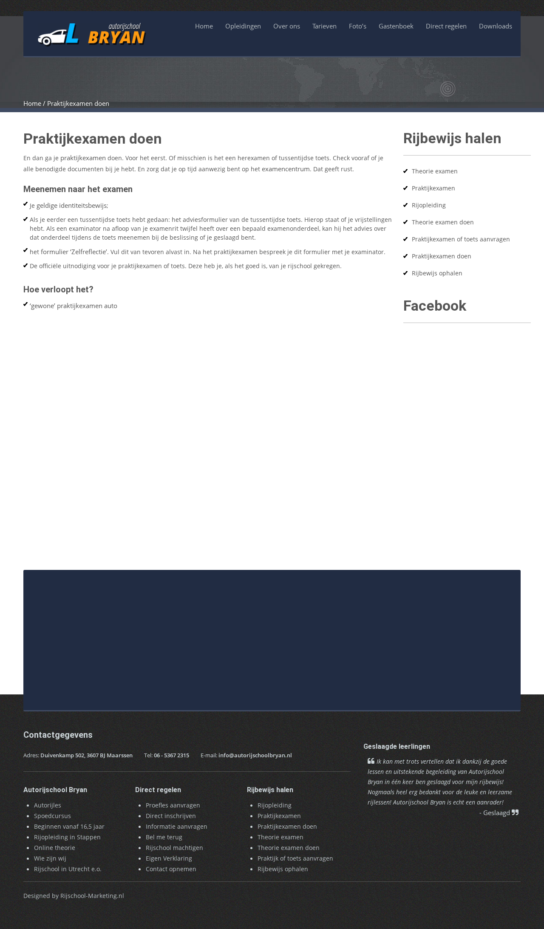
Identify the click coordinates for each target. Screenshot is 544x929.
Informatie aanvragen (176, 826)
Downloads (495, 26)
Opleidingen (243, 26)
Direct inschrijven (171, 816)
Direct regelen (446, 26)
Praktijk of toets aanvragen (295, 858)
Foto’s (357, 26)
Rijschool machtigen (174, 848)
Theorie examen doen (443, 222)
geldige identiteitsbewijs (72, 205)
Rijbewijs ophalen (437, 273)
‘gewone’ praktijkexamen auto (73, 305)
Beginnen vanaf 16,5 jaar (69, 826)
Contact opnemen (171, 869)
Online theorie (54, 848)
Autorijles (47, 805)
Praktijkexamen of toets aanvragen (461, 239)
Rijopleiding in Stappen (67, 837)
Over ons (286, 26)
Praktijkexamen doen (441, 256)
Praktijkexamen (433, 188)
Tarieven (324, 26)
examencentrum (286, 168)
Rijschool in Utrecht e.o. (68, 869)
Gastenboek (396, 26)
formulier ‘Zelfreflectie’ (74, 251)
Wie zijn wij (50, 858)
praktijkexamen (83, 157)
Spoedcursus (52, 816)
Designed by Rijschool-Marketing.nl (73, 896)
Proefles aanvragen (173, 805)
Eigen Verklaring (169, 858)
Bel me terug (164, 837)
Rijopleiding (429, 205)
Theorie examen (435, 171)
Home (204, 26)
